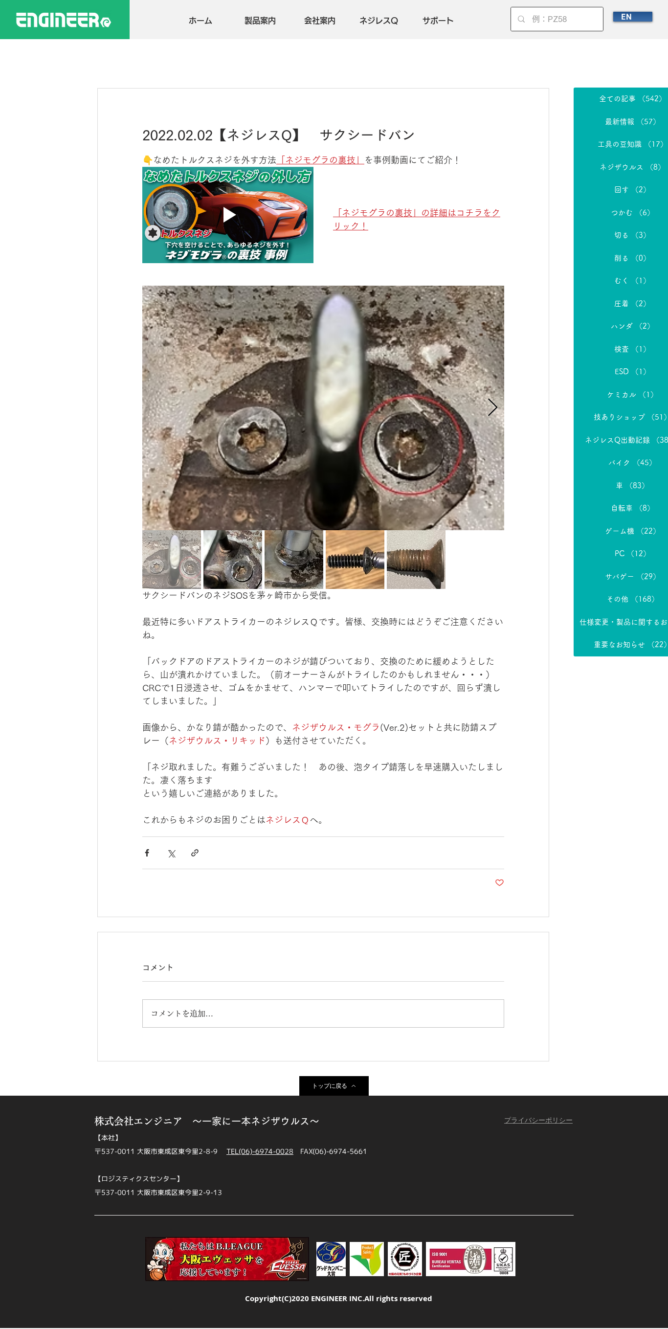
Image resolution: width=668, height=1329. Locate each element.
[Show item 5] (416, 559)
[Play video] (227, 215)
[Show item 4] (355, 559)
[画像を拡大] (323, 408)
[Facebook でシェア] (147, 852)
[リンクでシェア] (195, 852)
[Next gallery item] (492, 408)
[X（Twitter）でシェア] (171, 852)
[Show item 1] (171, 559)
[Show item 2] (232, 559)
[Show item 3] (294, 559)
